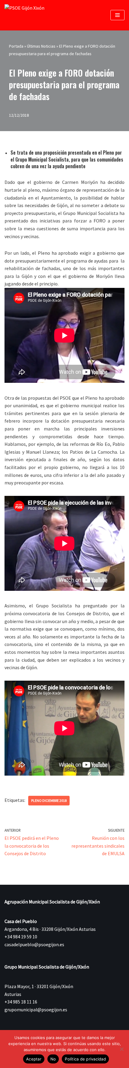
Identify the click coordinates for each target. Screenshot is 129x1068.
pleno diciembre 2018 (49, 800)
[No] (121, 1049)
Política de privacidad (85, 1059)
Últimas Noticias (41, 46)
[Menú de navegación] (117, 15)
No (53, 1059)
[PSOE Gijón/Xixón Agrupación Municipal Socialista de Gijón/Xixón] (27, 15)
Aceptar (33, 1059)
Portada (16, 46)
